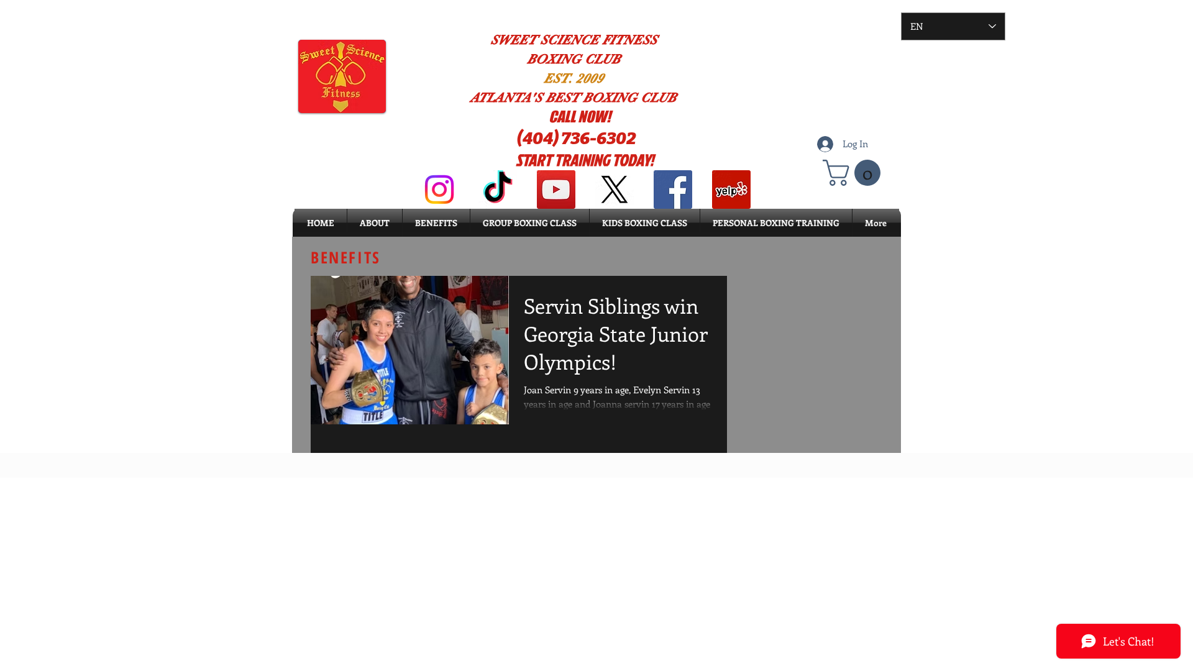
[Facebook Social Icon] (673, 189)
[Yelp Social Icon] (731, 189)
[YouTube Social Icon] (556, 189)
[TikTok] (497, 189)
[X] (614, 189)
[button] (855, 173)
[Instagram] (439, 189)
